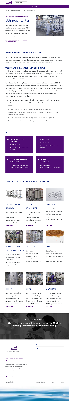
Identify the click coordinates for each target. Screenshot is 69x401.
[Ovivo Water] (8, 2)
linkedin (6, 376)
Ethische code (52, 381)
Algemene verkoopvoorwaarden (40, 381)
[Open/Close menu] (63, 3)
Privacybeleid (26, 381)
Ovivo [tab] (38, 344)
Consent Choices (62, 381)
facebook (13, 376)
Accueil (7, 10)
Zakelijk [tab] (38, 349)
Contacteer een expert (34, 332)
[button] (21, 2)
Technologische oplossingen (18, 10)
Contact (34, 6)
